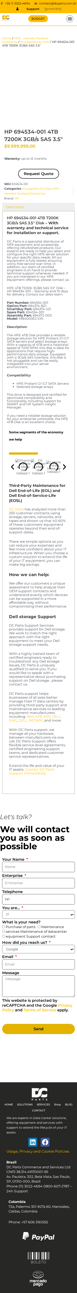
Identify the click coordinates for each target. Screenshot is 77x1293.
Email (8, 956)
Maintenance (52, 927)
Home (6, 38)
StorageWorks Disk (34, 42)
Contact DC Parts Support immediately (31, 771)
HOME (8, 1104)
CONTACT (38, 1110)
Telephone (12, 891)
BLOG (69, 1104)
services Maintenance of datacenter (36, 932)
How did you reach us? (25, 942)
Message (10, 973)
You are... (11, 908)
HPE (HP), (43, 717)
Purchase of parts (21, 927)
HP (17, 198)
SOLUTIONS (25, 1104)
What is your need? (21, 922)
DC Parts (16, 509)
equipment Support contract (31, 936)
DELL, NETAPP (30, 720)
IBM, (30, 717)
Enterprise (13, 875)
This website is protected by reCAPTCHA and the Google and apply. (37, 1005)
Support (33, 9)
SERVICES (43, 1104)
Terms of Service (40, 1010)
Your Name (13, 859)
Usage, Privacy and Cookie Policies (37, 1151)
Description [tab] (15, 207)
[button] (69, 19)
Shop (57, 1104)
